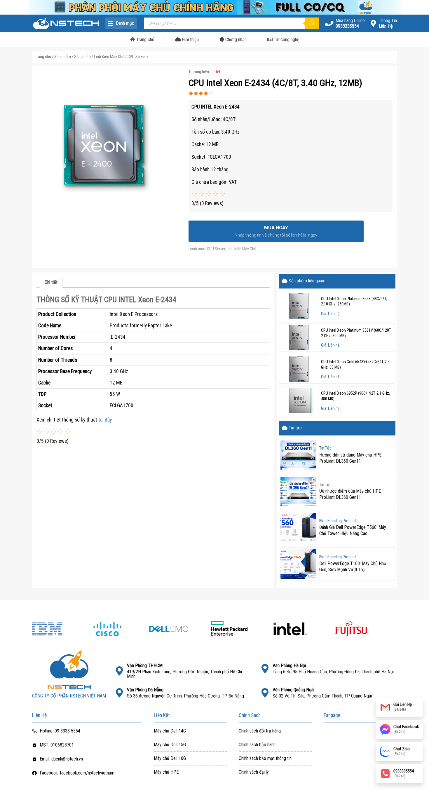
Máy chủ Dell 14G (170, 731)
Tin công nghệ (286, 39)
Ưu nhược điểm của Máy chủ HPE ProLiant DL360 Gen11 (350, 494)
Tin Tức (325, 448)
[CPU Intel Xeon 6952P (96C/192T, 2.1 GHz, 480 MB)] (299, 400)
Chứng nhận (235, 39)
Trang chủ (144, 39)
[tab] (51, 282)
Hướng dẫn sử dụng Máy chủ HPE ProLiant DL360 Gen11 (350, 458)
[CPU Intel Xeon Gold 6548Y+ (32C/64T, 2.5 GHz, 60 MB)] (299, 369)
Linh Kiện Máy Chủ (109, 56)
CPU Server (137, 56)
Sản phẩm (62, 56)
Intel (216, 71)
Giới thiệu (190, 39)
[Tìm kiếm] (312, 23)
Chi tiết (51, 282)
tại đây (105, 420)
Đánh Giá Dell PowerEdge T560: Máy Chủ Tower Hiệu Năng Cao (352, 530)
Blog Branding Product (337, 521)
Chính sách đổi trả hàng (260, 731)
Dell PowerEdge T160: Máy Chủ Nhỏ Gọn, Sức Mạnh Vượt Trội (352, 566)
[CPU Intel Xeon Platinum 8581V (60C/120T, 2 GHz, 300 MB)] (299, 337)
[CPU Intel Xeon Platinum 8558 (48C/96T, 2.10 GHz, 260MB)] (299, 306)
